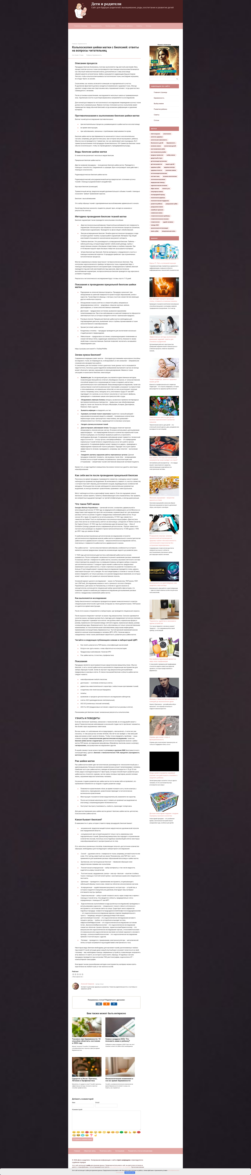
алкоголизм (167, 134)
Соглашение (119, 1151)
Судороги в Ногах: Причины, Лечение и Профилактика (84, 1079)
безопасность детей (157, 143)
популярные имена (157, 191)
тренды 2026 (155, 225)
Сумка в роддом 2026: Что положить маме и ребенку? (117, 1040)
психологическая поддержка (160, 201)
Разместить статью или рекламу (140, 1151)
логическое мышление (158, 179)
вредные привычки (157, 155)
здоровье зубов (156, 167)
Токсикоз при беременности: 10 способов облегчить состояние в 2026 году (86, 1041)
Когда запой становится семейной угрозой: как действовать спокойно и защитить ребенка (163, 775)
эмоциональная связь (168, 231)
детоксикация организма (159, 161)
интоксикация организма (159, 173)
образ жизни (155, 188)
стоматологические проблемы (160, 216)
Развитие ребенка (126, 26)
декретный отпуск (156, 158)
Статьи (148, 26)
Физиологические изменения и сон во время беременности (119, 1079)
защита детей (170, 164)
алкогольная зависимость (159, 140)
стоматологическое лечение (160, 219)
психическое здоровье (158, 197)
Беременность (96, 26)
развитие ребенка (156, 204)
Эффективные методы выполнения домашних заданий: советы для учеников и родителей (163, 339)
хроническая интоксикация (159, 228)
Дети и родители (106, 4)
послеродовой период (158, 194)
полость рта (166, 188)
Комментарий (77, 1109)
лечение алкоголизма (170, 176)
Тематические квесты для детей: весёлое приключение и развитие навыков (162, 419)
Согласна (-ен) (130, 1172)
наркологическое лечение (159, 185)
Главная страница (80, 26)
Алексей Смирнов (87, 984)
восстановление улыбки (158, 152)
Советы (139, 26)
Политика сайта (105, 1151)
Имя (73, 1102)
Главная (77, 1151)
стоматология (155, 222)
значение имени (171, 170)
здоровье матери (169, 167)
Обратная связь (90, 1151)
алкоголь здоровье (157, 137)
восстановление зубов (158, 149)
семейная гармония (157, 210)
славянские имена (156, 213)
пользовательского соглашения (120, 1167)
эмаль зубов (154, 231)
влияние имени (156, 146)
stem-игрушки (155, 134)
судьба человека (168, 222)
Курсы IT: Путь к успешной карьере (163, 263)
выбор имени (171, 155)
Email (97, 1102)
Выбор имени (110, 26)
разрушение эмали (157, 207)
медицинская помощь (158, 182)
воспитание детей (170, 146)
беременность (171, 143)
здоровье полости (156, 170)
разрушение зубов (171, 204)
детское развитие (156, 164)
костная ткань (155, 176)
